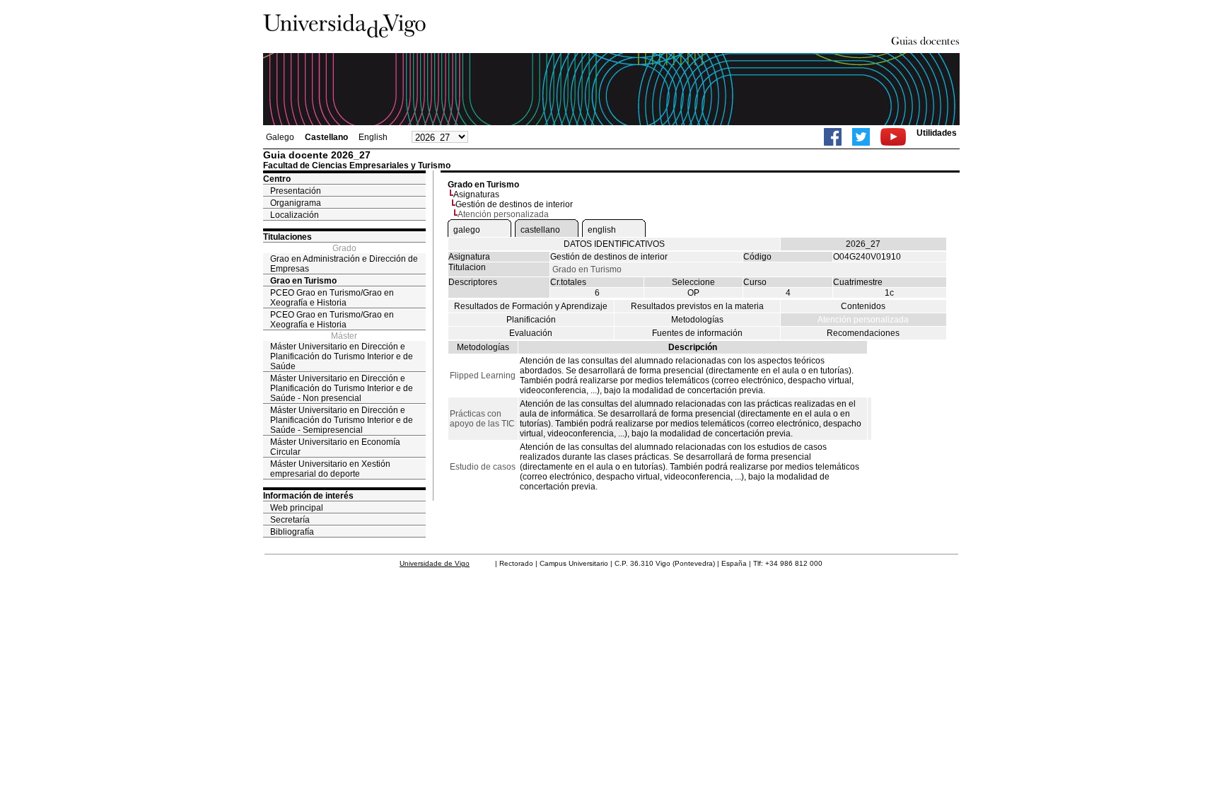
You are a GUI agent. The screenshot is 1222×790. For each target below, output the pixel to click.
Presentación (295, 191)
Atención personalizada (863, 320)
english (602, 230)
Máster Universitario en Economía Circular (335, 447)
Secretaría (290, 520)
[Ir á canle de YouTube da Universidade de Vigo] (893, 137)
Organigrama (295, 203)
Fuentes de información (697, 333)
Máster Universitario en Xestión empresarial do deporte (330, 469)
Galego (280, 137)
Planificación (531, 320)
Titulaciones (287, 237)
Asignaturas (476, 194)
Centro (277, 179)
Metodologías (697, 320)
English (373, 137)
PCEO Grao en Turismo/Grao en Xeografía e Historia (332, 298)
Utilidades (936, 133)
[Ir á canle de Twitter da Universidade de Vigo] (861, 137)
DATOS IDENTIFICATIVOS (614, 244)
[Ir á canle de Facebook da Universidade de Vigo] (833, 137)
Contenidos (863, 306)
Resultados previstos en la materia (697, 306)
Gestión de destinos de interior (514, 204)
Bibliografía (292, 532)
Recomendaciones (863, 333)
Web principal (296, 508)
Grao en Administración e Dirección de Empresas (344, 264)
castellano (540, 230)
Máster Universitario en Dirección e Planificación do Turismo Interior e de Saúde (341, 356)
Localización (294, 215)
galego (466, 230)
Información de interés (308, 496)
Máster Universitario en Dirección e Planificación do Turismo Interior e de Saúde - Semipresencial (341, 420)
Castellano (326, 137)
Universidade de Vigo (435, 563)
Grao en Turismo (303, 281)
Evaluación (530, 333)
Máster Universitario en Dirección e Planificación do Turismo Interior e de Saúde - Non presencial (341, 388)
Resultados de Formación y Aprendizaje (530, 306)
